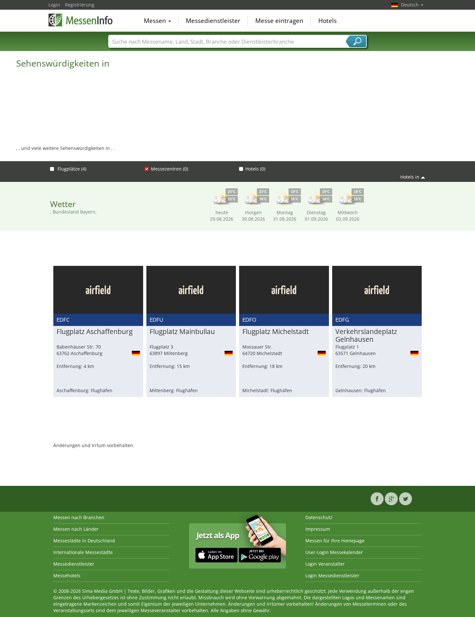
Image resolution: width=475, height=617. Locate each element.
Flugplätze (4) (71, 169)
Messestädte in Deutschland (84, 541)
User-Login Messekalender (334, 552)
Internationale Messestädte (83, 552)
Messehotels (66, 575)
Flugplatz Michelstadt (275, 332)
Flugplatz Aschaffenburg (94, 332)
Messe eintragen (279, 20)
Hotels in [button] (409, 177)
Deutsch (410, 5)
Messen (156, 20)
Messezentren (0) (169, 169)
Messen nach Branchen (78, 517)
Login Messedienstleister (332, 575)
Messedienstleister (213, 20)
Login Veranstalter (325, 564)
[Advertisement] (237, 249)
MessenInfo (80, 20)
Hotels (327, 20)
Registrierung (79, 5)
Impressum (317, 529)
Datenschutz (318, 517)
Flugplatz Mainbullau (182, 332)
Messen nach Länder (76, 529)
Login (54, 5)
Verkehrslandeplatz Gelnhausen (366, 336)
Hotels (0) (255, 169)
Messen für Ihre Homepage (334, 541)
